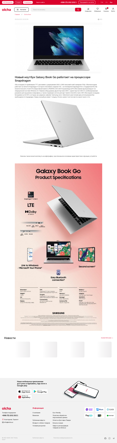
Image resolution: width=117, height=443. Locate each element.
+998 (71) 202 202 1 (68, 2)
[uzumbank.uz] (89, 409)
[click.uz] (110, 409)
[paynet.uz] (110, 415)
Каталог (23, 9)
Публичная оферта (39, 420)
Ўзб (102, 2)
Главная (17, 14)
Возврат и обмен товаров (41, 423)
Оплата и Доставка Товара (62, 420)
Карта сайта (40, 2)
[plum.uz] (99, 409)
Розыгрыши (28, 2)
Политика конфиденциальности (63, 438)
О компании (36, 413)
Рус (111, 2)
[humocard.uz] (99, 415)
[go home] (6, 9)
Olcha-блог (27, 14)
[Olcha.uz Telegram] (113, 438)
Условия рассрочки (39, 426)
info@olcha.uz (8, 422)
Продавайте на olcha (87, 2)
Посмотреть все (106, 338)
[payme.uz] (89, 415)
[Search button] (78, 9)
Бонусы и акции (58, 423)
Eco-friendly (57, 413)
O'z (107, 2)
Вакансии (36, 415)
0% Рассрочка (8, 2)
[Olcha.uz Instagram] (109, 438)
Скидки (18, 2)
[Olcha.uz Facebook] (105, 438)
